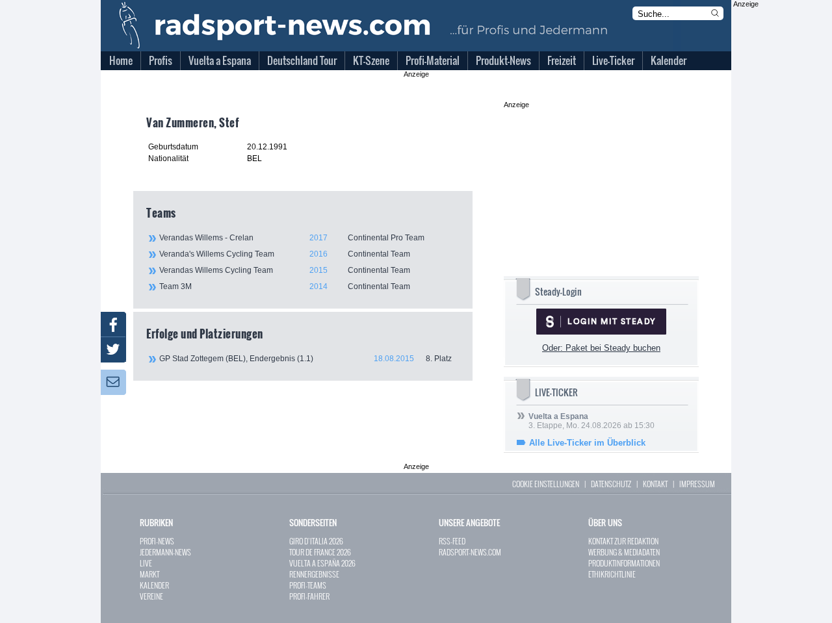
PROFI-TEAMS (307, 585)
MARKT (149, 573)
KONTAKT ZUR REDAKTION (623, 540)
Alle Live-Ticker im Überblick (587, 443)
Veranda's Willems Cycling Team (284, 254)
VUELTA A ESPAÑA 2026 (322, 562)
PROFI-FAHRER (309, 596)
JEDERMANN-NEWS (165, 551)
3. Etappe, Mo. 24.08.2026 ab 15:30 (591, 421)
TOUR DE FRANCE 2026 (320, 551)
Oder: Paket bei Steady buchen (601, 348)
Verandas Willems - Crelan (291, 237)
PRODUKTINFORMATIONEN (624, 562)
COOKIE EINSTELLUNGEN (545, 483)
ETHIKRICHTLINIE (612, 573)
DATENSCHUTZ (611, 483)
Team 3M (284, 286)
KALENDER (154, 585)
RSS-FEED (452, 540)
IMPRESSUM (697, 483)
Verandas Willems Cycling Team (284, 270)
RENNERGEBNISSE (314, 573)
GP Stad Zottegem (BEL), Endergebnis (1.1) (305, 358)
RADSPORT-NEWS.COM (470, 551)
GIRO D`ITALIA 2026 (316, 540)
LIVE (146, 562)
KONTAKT (655, 483)
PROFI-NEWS (157, 540)
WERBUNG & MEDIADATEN (624, 551)
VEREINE (151, 596)
